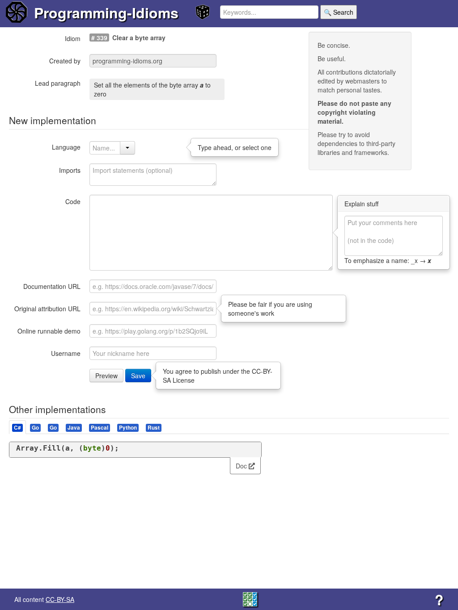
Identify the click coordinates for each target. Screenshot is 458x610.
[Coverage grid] (250, 598)
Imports (70, 170)
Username (66, 353)
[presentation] (17, 427)
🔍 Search (338, 12)
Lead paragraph (58, 83)
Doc (242, 465)
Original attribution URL (47, 308)
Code (73, 201)
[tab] (18, 427)
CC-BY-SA (60, 599)
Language (66, 146)
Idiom (73, 38)
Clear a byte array (138, 37)
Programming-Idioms (106, 12)
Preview (106, 375)
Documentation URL (52, 286)
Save (138, 375)
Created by (65, 60)
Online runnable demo (49, 330)
